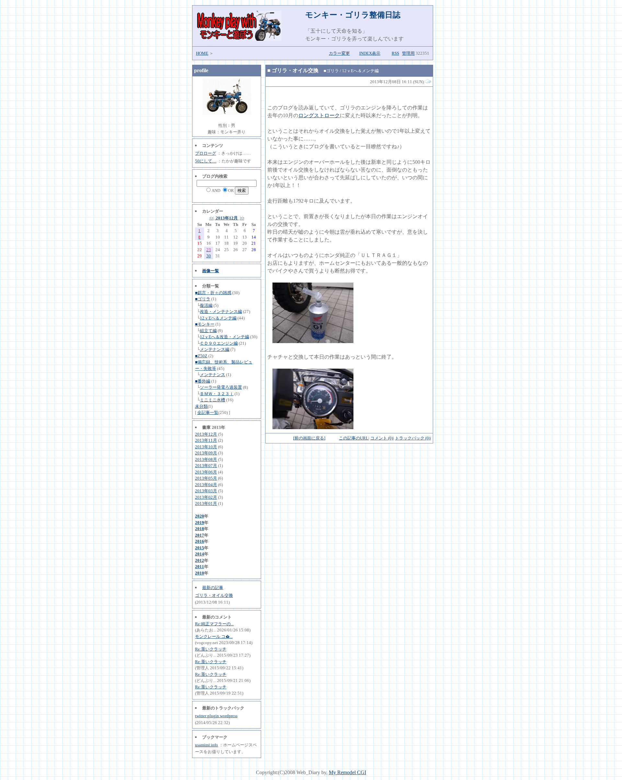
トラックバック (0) (412, 438)
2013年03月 (206, 490)
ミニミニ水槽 (212, 399)
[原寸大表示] (312, 341)
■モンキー (204, 324)
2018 (199, 528)
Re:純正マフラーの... (214, 623)
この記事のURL (353, 438)
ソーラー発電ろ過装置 (221, 387)
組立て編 (208, 330)
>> (242, 218)
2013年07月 (206, 465)
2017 (199, 535)
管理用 (408, 53)
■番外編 (202, 381)
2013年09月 (206, 453)
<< (211, 218)
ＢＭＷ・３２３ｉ (217, 393)
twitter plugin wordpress (216, 715)
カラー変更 (339, 53)
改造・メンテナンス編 (221, 311)
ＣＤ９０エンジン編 (219, 343)
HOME (202, 53)
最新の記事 (212, 587)
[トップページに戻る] (239, 39)
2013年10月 (206, 446)
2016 (199, 541)
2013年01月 (206, 503)
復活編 (206, 305)
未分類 (201, 406)
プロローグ (205, 153)
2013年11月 (206, 440)
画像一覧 (210, 270)
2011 (199, 566)
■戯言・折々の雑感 (213, 292)
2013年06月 (206, 472)
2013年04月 (206, 484)
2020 (199, 516)
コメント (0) (381, 438)
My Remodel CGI (347, 772)
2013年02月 (206, 497)
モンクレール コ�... (214, 636)
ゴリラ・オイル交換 (214, 595)
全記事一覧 (207, 412)
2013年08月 (206, 459)
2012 (199, 560)
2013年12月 (227, 218)
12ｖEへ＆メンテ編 (218, 318)
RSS (395, 53)
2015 (199, 547)
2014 (199, 554)
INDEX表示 (369, 53)
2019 (199, 522)
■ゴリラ (202, 298)
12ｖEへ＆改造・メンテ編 (224, 336)
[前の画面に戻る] (309, 438)
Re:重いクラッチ (210, 649)
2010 (199, 573)
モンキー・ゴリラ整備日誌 (352, 15)
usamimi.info (206, 744)
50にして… (205, 161)
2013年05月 (206, 478)
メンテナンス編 (214, 349)
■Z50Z (201, 355)
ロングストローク (319, 115)
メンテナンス (212, 374)
